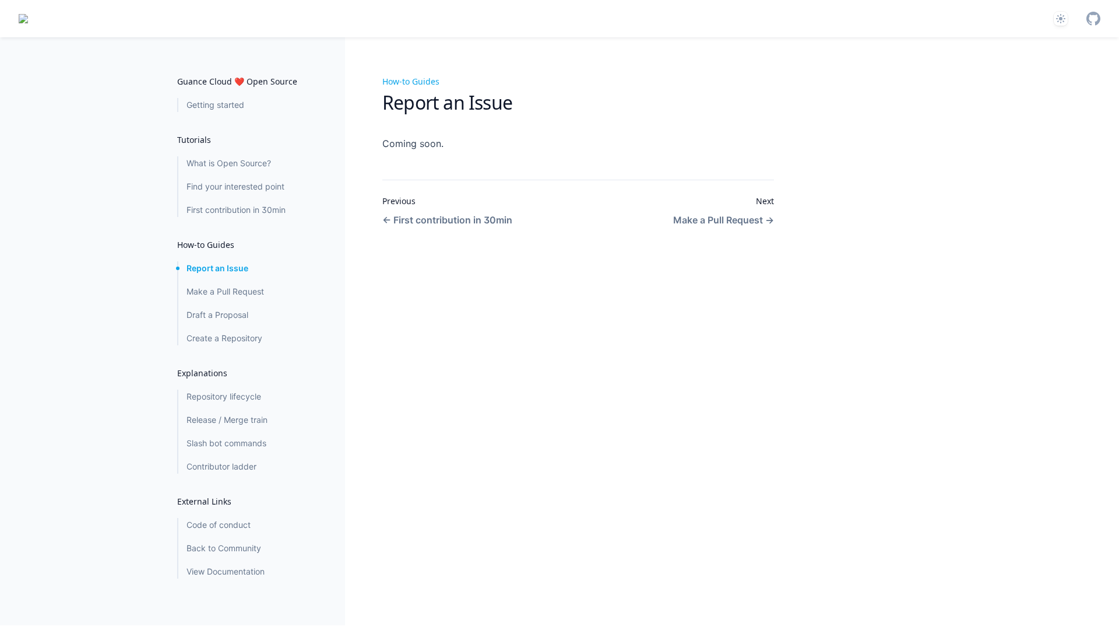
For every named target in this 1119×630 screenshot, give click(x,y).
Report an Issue (217, 268)
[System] (1061, 19)
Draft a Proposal (217, 315)
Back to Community (223, 548)
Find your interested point (235, 186)
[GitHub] (1093, 19)
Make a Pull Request (225, 291)
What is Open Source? (228, 163)
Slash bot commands (226, 443)
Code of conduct (218, 525)
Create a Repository (224, 338)
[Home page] (23, 18)
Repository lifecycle (223, 396)
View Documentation (225, 571)
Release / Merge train (227, 420)
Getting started (215, 105)
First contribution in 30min (236, 210)
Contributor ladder (221, 466)
